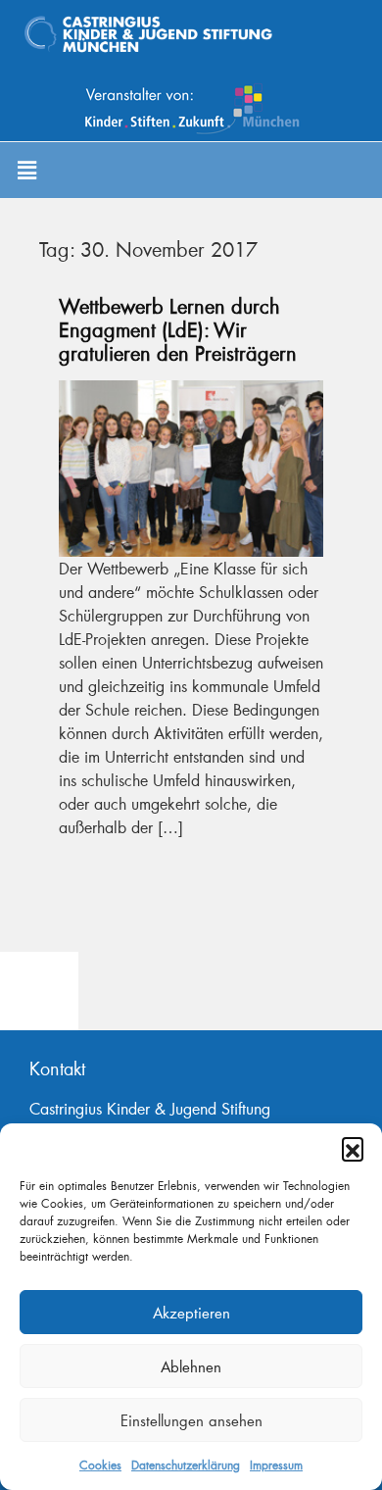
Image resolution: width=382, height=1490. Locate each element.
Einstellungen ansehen (191, 1420)
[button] (352, 1148)
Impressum (276, 1465)
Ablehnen (191, 1366)
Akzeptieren (191, 1312)
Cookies (100, 1465)
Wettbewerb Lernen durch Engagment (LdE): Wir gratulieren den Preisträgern (178, 329)
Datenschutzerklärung (185, 1465)
